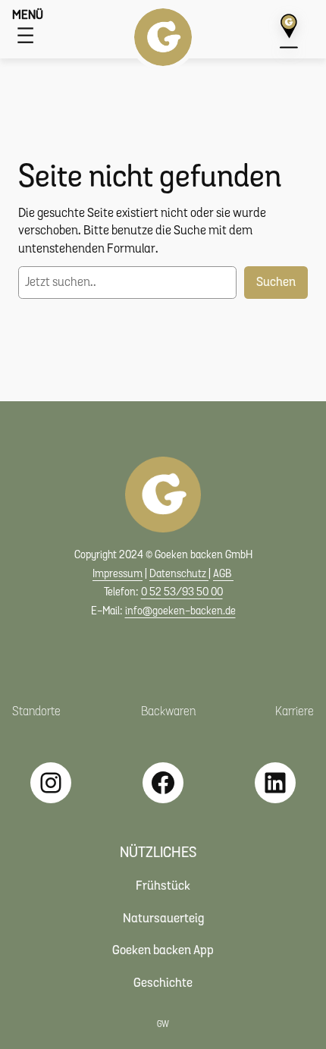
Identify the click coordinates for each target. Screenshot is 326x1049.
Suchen (276, 282)
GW (163, 1025)
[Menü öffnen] (25, 35)
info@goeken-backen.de (180, 611)
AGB (223, 574)
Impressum (117, 574)
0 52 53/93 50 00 (182, 592)
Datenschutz (178, 574)
